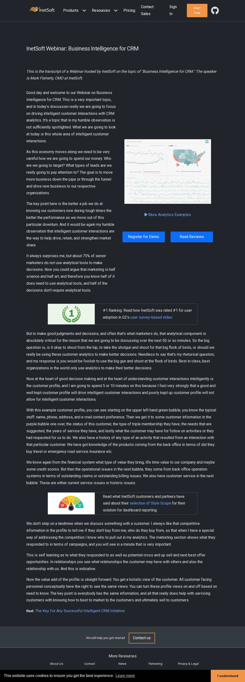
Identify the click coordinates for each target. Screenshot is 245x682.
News (122, 663)
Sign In (173, 10)
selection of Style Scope (150, 503)
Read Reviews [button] (192, 236)
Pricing (129, 10)
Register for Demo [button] (143, 236)
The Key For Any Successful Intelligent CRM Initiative (80, 611)
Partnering (155, 663)
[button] (75, 10)
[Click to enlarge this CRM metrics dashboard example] (167, 171)
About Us (56, 663)
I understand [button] (227, 676)
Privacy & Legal (188, 663)
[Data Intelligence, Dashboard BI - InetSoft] (41, 10)
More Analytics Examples (169, 214)
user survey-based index (151, 317)
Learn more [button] (125, 676)
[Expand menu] (83, 10)
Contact (89, 663)
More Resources (123, 656)
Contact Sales (147, 10)
